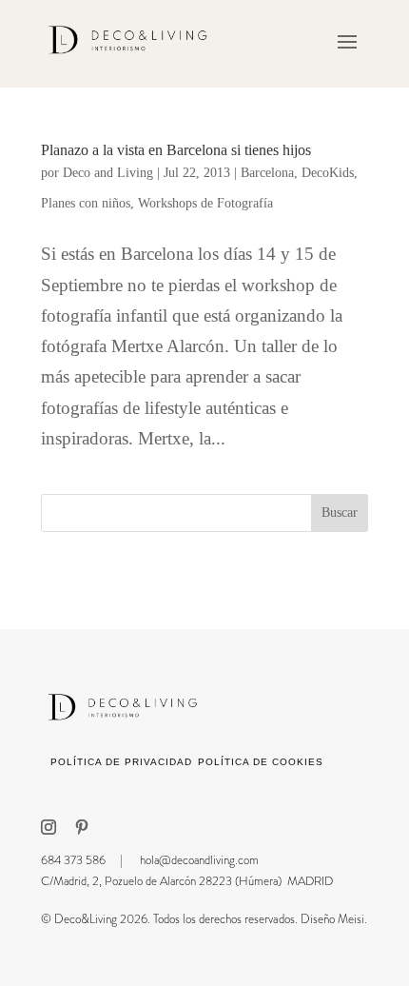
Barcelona (267, 173)
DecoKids (328, 173)
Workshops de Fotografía (205, 203)
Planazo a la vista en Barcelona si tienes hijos (176, 150)
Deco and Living (108, 173)
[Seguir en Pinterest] (82, 827)
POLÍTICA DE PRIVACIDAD (121, 762)
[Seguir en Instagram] (48, 827)
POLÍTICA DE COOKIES (260, 762)
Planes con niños (85, 203)
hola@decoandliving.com (199, 860)
